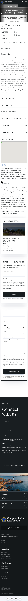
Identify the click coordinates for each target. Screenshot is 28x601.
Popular (5, 494)
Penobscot (16, 211)
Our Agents (11, 250)
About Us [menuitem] (3, 576)
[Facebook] (2, 543)
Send (14, 462)
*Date (4, 325)
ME (12, 211)
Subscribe (14, 294)
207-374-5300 (9, 241)
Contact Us (5, 250)
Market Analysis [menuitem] (5, 566)
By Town (5, 498)
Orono (22, 211)
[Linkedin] (4, 543)
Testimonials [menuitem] (4, 578)
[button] (2, 13)
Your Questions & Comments (9, 337)
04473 (4, 213)
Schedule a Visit (19, 309)
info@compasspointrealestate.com (9, 536)
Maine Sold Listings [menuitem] (6, 558)
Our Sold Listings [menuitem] (5, 554)
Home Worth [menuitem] (4, 568)
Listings (7, 211)
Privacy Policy (5, 183)
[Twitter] (7, 543)
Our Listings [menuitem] (4, 552)
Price (3, 507)
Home (2, 211)
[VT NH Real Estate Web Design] (14, 589)
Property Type (7, 503)
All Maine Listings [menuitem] (5, 556)
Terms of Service (7, 377)
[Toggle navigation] (26, 2)
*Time (4, 331)
